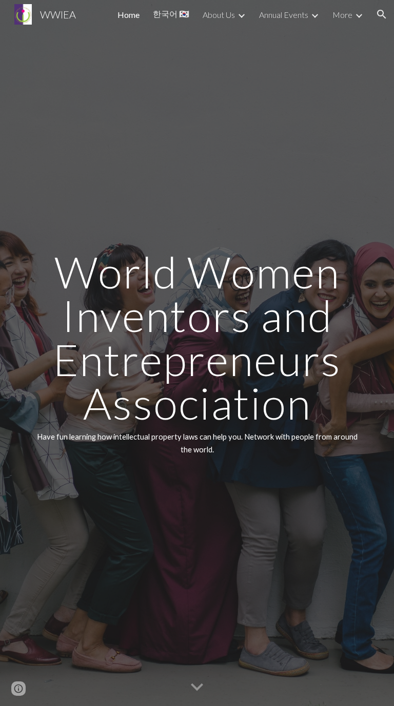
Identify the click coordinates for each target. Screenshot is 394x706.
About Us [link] (219, 14)
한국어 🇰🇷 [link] (171, 13)
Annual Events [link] (283, 14)
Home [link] (128, 14)
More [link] (342, 14)
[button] (381, 14)
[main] (197, 353)
